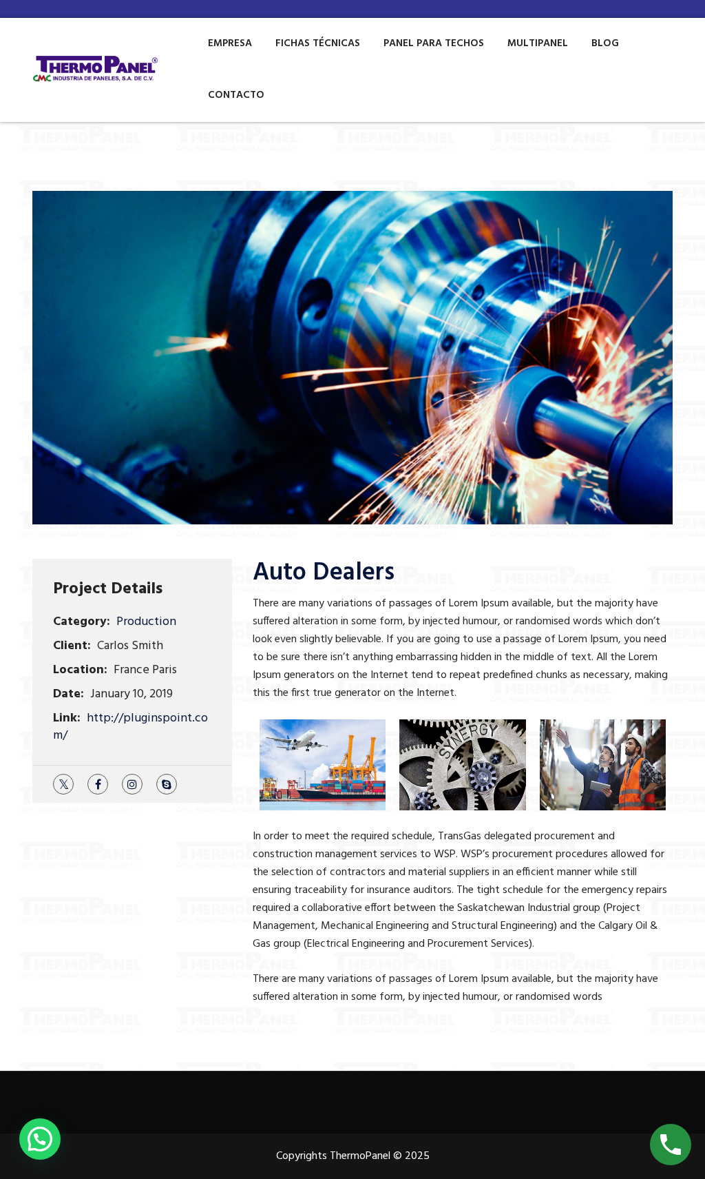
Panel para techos (433, 43)
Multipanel (537, 43)
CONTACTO (236, 95)
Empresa (230, 43)
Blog (605, 43)
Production (146, 622)
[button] (40, 1139)
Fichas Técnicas (317, 43)
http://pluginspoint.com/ (130, 727)
